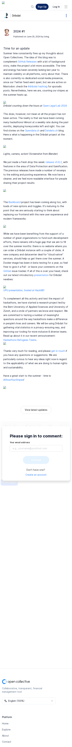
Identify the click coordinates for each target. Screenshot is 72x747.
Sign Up (42, 6)
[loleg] (6, 32)
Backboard (15, 202)
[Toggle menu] (66, 7)
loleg (46, 36)
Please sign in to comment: (36, 436)
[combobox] (29, 701)
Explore (6, 729)
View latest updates (36, 409)
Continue (36, 460)
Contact (6, 741)
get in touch (58, 350)
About (5, 735)
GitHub (7, 271)
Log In (56, 6)
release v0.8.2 (54, 162)
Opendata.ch (32, 130)
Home (5, 723)
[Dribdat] (7, 15)
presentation (41, 275)
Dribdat (16, 15)
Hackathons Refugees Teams (19, 339)
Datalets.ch (51, 130)
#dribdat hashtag (37, 86)
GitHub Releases (27, 61)
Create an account (36, 474)
